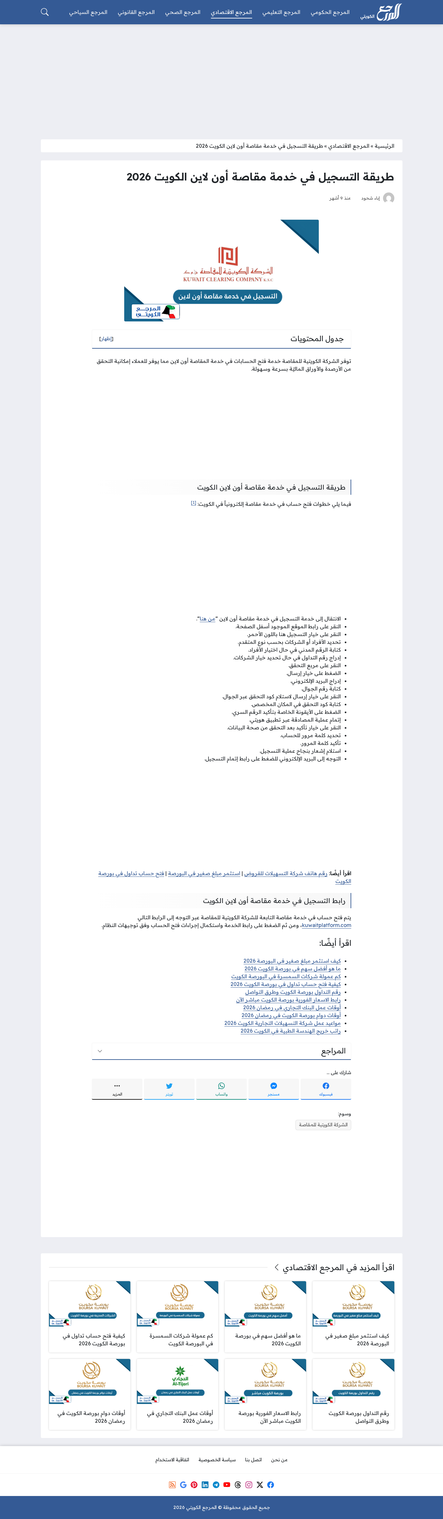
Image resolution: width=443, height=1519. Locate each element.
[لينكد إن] (205, 1484)
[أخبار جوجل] (183, 1484)
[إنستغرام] (248, 1484)
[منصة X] (259, 1484)
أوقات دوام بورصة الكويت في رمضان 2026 (291, 1015)
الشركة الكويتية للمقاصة (323, 1125)
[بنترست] (194, 1484)
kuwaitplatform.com (326, 925)
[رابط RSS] (172, 1484)
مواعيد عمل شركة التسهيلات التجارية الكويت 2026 (282, 1023)
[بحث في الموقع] (45, 12)
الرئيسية (384, 146)
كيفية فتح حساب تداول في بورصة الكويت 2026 (286, 984)
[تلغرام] (216, 1484)
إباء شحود (370, 198)
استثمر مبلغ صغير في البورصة (204, 873)
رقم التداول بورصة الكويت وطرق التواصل (293, 992)
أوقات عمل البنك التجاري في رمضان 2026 (292, 1007)
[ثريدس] (237, 1484)
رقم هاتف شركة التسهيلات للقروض (286, 873)
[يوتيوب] (227, 1484)
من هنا (207, 618)
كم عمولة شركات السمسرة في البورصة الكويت (286, 976)
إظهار (106, 339)
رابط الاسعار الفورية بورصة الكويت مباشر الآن (288, 999)
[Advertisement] (221, 77)
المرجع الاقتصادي (348, 146)
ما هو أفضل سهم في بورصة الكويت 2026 (293, 968)
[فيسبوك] (270, 1484)
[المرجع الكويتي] (381, 12)
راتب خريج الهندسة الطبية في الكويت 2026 (291, 1030)
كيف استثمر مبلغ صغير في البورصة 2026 (292, 960)
